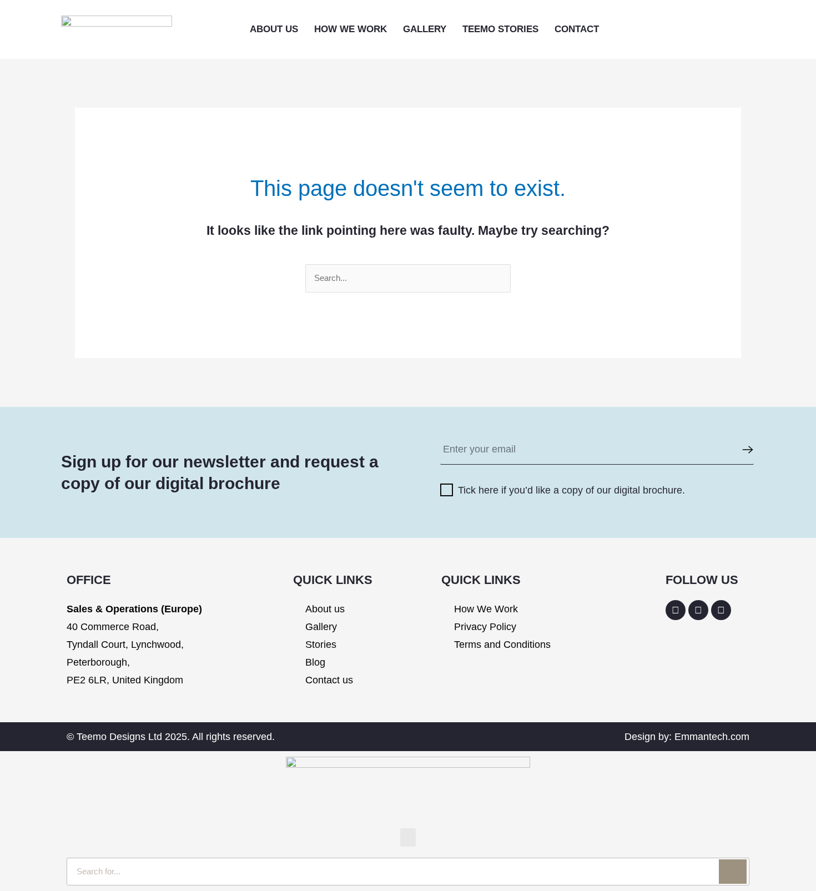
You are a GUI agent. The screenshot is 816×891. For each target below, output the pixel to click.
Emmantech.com (711, 736)
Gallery (424, 29)
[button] (656, 30)
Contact (577, 29)
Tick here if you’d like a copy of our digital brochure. (571, 490)
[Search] (733, 871)
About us (274, 29)
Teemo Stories (500, 29)
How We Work (350, 29)
